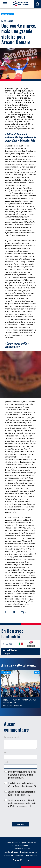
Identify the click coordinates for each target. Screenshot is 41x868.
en (28, 860)
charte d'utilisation (22, 791)
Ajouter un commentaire (12, 737)
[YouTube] (18, 860)
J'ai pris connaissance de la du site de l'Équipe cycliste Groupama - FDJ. (22, 803)
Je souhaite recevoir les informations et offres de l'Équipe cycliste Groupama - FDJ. (22, 785)
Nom (6, 752)
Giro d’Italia (7, 14)
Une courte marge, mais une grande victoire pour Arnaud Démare (18, 33)
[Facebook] (13, 860)
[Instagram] (21, 860)
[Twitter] (15, 860)
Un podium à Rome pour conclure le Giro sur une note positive (20, 701)
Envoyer (20, 824)
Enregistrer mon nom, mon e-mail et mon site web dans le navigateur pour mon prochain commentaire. (22, 774)
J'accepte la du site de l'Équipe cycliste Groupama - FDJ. (22, 793)
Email (6, 762)
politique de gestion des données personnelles (21, 802)
